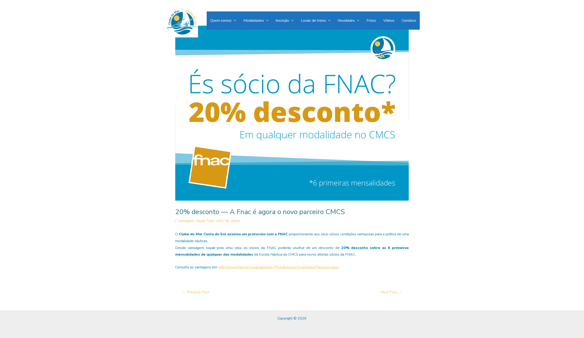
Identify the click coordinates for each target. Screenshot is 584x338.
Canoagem (185, 220)
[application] (234, 20)
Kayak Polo (205, 220)
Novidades (346, 20)
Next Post (391, 292)
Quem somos (221, 20)
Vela (218, 220)
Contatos (409, 20)
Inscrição (282, 20)
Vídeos (388, 20)
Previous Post (195, 292)
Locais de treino (313, 20)
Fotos (371, 20)
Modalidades (253, 20)
